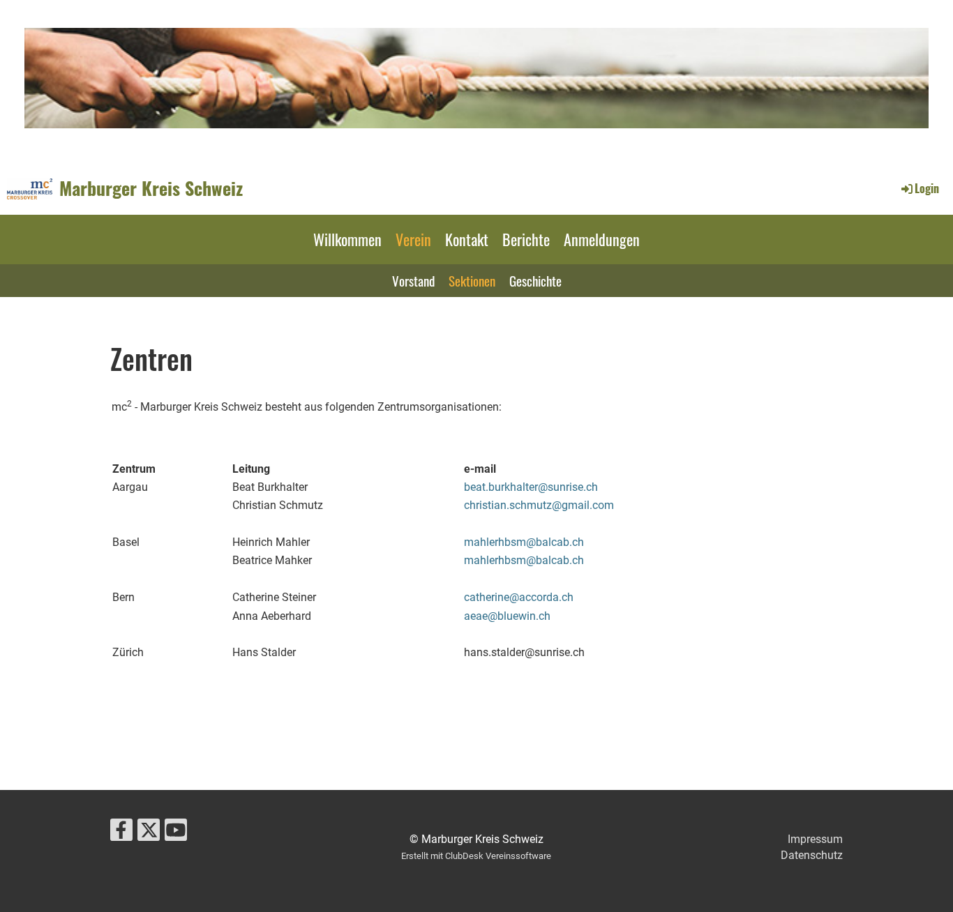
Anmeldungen (602, 239)
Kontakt (466, 239)
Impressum (815, 839)
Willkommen (347, 239)
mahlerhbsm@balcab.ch (524, 542)
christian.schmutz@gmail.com (539, 505)
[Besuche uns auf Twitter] (148, 833)
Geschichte (535, 280)
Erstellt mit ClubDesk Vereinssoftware (476, 856)
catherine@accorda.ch (518, 597)
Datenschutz (812, 855)
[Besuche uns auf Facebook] (121, 833)
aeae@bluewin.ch (507, 616)
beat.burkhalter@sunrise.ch (531, 487)
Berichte (526, 239)
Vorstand (413, 280)
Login (927, 188)
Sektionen (472, 280)
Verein (413, 239)
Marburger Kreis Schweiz (151, 188)
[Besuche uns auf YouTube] (176, 833)
